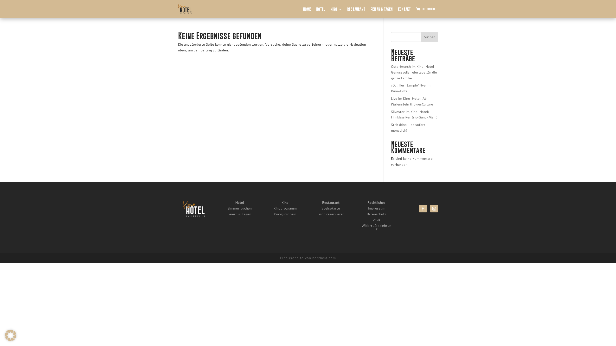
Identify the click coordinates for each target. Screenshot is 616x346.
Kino (334, 9)
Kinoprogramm (285, 208)
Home (307, 9)
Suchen (429, 37)
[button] (10, 335)
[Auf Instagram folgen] (434, 208)
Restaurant (356, 9)
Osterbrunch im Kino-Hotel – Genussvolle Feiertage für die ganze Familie (414, 72)
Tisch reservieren (331, 214)
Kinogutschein (285, 214)
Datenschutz (376, 214)
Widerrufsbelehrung (376, 227)
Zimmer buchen (239, 208)
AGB (376, 220)
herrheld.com (324, 258)
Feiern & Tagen (382, 9)
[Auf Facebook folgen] (423, 208)
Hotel (320, 9)
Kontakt (404, 9)
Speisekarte (330, 208)
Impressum (376, 208)
